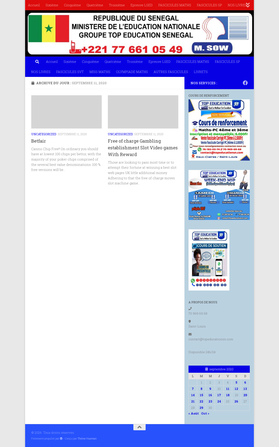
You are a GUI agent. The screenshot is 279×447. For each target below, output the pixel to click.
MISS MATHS (99, 72)
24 (219, 401)
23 (210, 401)
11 (227, 389)
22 (201, 401)
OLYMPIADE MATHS (132, 72)
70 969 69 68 (198, 313)
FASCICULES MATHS (174, 5)
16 (210, 395)
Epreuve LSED (142, 5)
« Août (194, 413)
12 (236, 389)
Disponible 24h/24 (202, 352)
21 (193, 401)
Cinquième (72, 5)
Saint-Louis (197, 326)
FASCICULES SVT (70, 72)
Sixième (52, 5)
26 (236, 401)
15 (201, 395)
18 (228, 395)
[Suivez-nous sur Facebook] (245, 82)
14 (193, 395)
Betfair (38, 141)
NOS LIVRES (237, 5)
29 (201, 408)
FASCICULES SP (209, 5)
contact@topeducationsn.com (211, 339)
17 (219, 395)
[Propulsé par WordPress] (61, 438)
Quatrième (95, 5)
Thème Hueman (87, 438)
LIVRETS (201, 72)
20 (245, 395)
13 (245, 389)
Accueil (34, 5)
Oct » (205, 413)
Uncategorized (43, 134)
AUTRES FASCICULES (171, 72)
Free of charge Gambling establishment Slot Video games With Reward (143, 147)
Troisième (117, 5)
